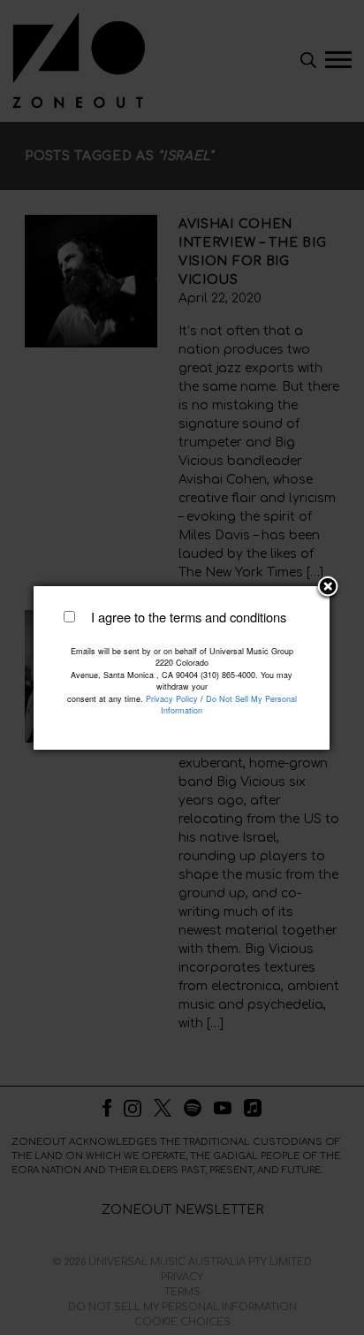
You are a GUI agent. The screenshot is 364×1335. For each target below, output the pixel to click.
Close (328, 588)
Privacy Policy (172, 699)
